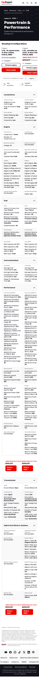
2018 (27, 10)
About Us (4, 658)
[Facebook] (10, 652)
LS (24, 10)
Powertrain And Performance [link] (13, 13)
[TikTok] (19, 652)
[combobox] (14, 18)
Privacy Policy (8, 667)
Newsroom (14, 658)
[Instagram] (15, 652)
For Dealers (4, 662)
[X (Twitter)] (24, 652)
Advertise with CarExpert (29, 658)
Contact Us (15, 662)
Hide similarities (10, 84)
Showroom (12, 10)
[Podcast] (33, 652)
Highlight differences (28, 84)
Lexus (20, 10)
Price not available (9, 57)
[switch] (4, 84)
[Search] (27, 3)
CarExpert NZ (34, 662)
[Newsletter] (23, 3)
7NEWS (24, 662)
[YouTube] (6, 652)
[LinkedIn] (28, 652)
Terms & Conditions (21, 667)
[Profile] (31, 3)
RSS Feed (32, 667)
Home (6, 10)
